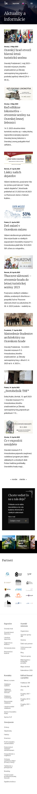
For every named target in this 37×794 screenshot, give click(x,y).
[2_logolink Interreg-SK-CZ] (29, 604)
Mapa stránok (25, 667)
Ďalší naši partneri (27, 643)
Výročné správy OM (26, 635)
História (23, 640)
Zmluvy (6, 727)
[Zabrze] (7, 590)
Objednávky (8, 731)
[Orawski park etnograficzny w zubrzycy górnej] (29, 583)
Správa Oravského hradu (10, 712)
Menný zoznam (9, 680)
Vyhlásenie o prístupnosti (8, 766)
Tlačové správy (26, 656)
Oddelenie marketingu (8, 697)
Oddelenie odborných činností (7, 691)
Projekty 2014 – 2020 (26, 699)
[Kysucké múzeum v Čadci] (18, 575)
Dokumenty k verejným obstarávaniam (9, 748)
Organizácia (24, 631)
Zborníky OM (25, 686)
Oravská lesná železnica (9, 633)
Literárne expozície (7, 638)
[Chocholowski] (29, 590)
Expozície (16, 3)
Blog (22, 652)
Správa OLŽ (8, 717)
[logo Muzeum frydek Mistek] (7, 604)
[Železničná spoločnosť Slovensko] (18, 596)
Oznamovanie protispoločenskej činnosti (10, 776)
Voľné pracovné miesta (26, 648)
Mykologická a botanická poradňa (25, 661)
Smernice (7, 738)
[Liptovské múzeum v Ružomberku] (7, 583)
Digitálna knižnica (10, 781)
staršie (22, 479)
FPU (22, 690)
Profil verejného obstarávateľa (9, 742)
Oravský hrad (8, 629)
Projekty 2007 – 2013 (26, 694)
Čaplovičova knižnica (8, 643)
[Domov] (6, 2)
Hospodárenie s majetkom (9, 754)
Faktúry (6, 734)
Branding (7, 771)
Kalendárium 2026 (27, 670)
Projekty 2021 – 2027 (26, 705)
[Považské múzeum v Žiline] (29, 575)
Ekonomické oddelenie (8, 702)
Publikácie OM (25, 683)
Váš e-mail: (11, 517)
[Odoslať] (26, 520)
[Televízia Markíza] (7, 575)
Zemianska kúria (9, 648)
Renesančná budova (8, 652)
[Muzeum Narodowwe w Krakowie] (18, 583)
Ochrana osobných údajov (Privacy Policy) (10, 760)
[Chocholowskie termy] (18, 590)
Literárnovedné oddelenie (9, 707)
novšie (14, 479)
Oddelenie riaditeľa (7, 685)
